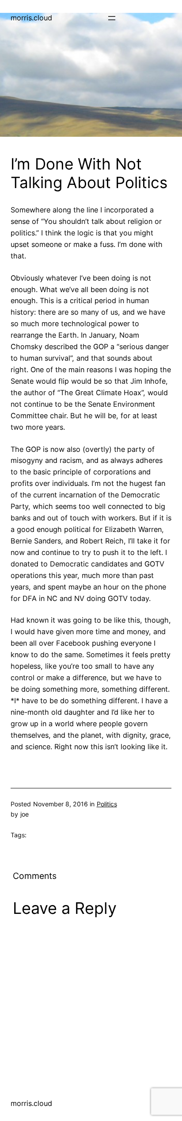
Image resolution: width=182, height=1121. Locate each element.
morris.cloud (31, 17)
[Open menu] (111, 18)
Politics (107, 804)
